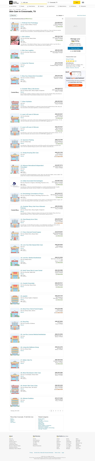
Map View (14, 15)
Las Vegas (68, 444)
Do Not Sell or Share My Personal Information (43, 452)
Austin (58, 440)
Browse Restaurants (37, 445)
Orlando (77, 444)
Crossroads (18, 9)
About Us (11, 438)
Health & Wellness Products (31, 24)
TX (13, 9)
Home (10, 9)
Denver (58, 448)
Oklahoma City (79, 443)
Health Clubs (32, 272)
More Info (77, 67)
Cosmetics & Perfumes (30, 77)
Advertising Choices (13, 444)
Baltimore (59, 441)
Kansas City (68, 443)
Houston (68, 440)
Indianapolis (68, 441)
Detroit (67, 438)
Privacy (31, 452)
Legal (63, 452)
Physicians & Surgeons (43, 426)
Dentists (33, 310)
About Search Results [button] (81, 15)
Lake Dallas (12, 422)
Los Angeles (68, 445)
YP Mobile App (36, 441)
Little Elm (12, 420)
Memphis (68, 448)
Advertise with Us (13, 441)
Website (22, 26)
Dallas (58, 447)
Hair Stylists (34, 387)
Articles (34, 438)
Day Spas (27, 38)
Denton (11, 418)
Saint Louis (78, 448)
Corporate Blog (12, 443)
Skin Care (23, 24)
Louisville (68, 447)
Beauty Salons (33, 38)
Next (62, 411)
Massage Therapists (42, 428)
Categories (35, 444)
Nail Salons (40, 422)
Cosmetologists (28, 374)
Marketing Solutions (13, 447)
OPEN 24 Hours (28, 18)
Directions (72, 67)
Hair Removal (41, 424)
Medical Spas (28, 141)
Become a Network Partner (14, 445)
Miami (77, 438)
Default (60, 15)
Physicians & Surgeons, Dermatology (33, 182)
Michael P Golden (70, 59)
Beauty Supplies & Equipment (38, 90)
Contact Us (11, 440)
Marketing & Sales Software (15, 448)
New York (78, 441)
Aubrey (11, 421)
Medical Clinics (28, 233)
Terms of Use (57, 452)
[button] (83, 2)
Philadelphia (78, 445)
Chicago (58, 445)
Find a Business (36, 440)
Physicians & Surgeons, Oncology (78, 64)
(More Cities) (65, 436)
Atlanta (58, 438)
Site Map (35, 443)
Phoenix (77, 447)
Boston (58, 443)
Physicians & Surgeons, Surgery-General (49, 182)
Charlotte (58, 444)
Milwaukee (78, 440)
